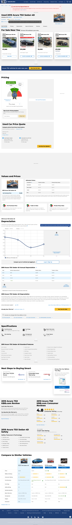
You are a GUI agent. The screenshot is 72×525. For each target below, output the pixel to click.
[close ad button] (70, 517)
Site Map (50, 512)
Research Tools (54, 1)
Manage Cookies (67, 510)
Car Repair (61, 1)
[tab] (4, 26)
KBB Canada (64, 512)
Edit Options (3, 19)
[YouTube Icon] (42, 517)
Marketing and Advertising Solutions (34, 512)
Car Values (26, 1)
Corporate (22, 512)
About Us (9, 512)
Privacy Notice (16, 510)
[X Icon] (31, 517)
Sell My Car (39, 1)
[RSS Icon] (35, 517)
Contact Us (9, 510)
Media (45, 512)
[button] (14, 376)
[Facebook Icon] (29, 517)
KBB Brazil (57, 512)
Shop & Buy (46, 1)
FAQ (3, 510)
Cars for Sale (32, 1)
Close (40, 21)
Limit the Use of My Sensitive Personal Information (51, 510)
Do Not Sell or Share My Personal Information (30, 510)
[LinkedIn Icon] (38, 517)
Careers (15, 512)
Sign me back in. (23, 9)
